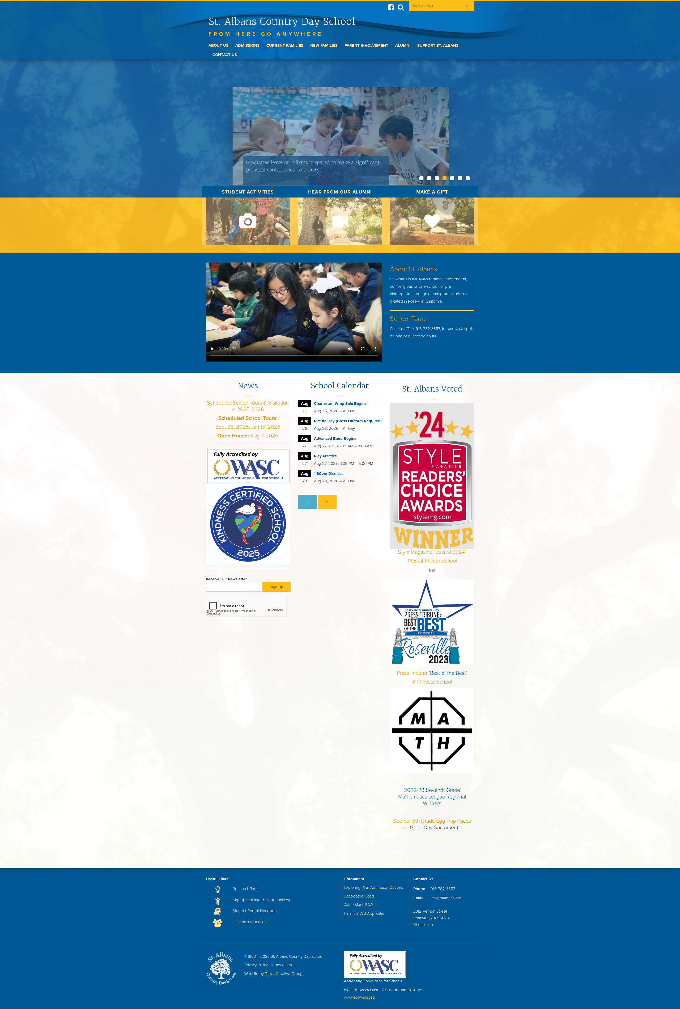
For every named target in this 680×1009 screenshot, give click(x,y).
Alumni (402, 45)
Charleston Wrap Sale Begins (340, 403)
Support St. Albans (437, 45)
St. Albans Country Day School (282, 21)
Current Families (284, 45)
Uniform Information (250, 922)
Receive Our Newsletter (226, 579)
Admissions (247, 45)
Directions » (423, 924)
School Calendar (340, 385)
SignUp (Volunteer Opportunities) (261, 900)
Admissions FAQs (359, 904)
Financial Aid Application (365, 913)
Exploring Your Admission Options (373, 887)
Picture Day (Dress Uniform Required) (347, 421)
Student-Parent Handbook (256, 910)
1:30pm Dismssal (329, 473)
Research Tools (246, 888)
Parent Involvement (366, 45)
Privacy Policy (256, 965)
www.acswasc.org (359, 997)
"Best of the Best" (448, 673)
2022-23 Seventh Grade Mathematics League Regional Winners (432, 797)
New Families (324, 45)
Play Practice (325, 456)
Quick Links (422, 6)
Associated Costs (359, 896)
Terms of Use (282, 965)
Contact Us (224, 54)
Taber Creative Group (284, 973)
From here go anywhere (266, 34)
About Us (218, 45)
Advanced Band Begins (335, 438)
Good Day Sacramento (435, 828)
